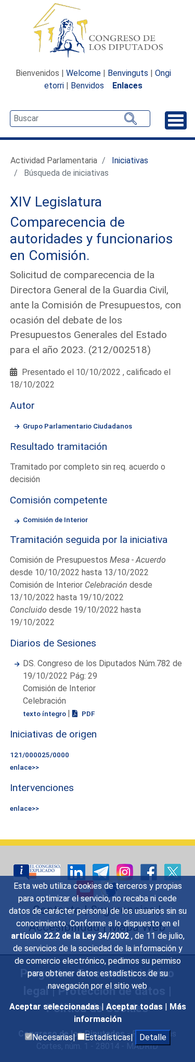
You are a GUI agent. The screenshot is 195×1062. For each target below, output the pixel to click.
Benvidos (87, 85)
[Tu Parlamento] (38, 871)
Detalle (152, 1037)
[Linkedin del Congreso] (77, 871)
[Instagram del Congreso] (126, 871)
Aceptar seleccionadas (55, 1007)
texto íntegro (45, 713)
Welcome (83, 73)
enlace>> (24, 767)
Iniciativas (130, 160)
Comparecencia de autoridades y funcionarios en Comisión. (91, 238)
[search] (80, 118)
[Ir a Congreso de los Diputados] (98, 30)
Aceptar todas (135, 1007)
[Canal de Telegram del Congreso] (102, 871)
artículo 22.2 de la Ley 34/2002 (71, 936)
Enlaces (127, 85)
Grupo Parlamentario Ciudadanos (77, 426)
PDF (87, 713)
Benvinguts (128, 73)
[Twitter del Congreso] (173, 871)
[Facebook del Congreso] (150, 871)
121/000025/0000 (39, 754)
